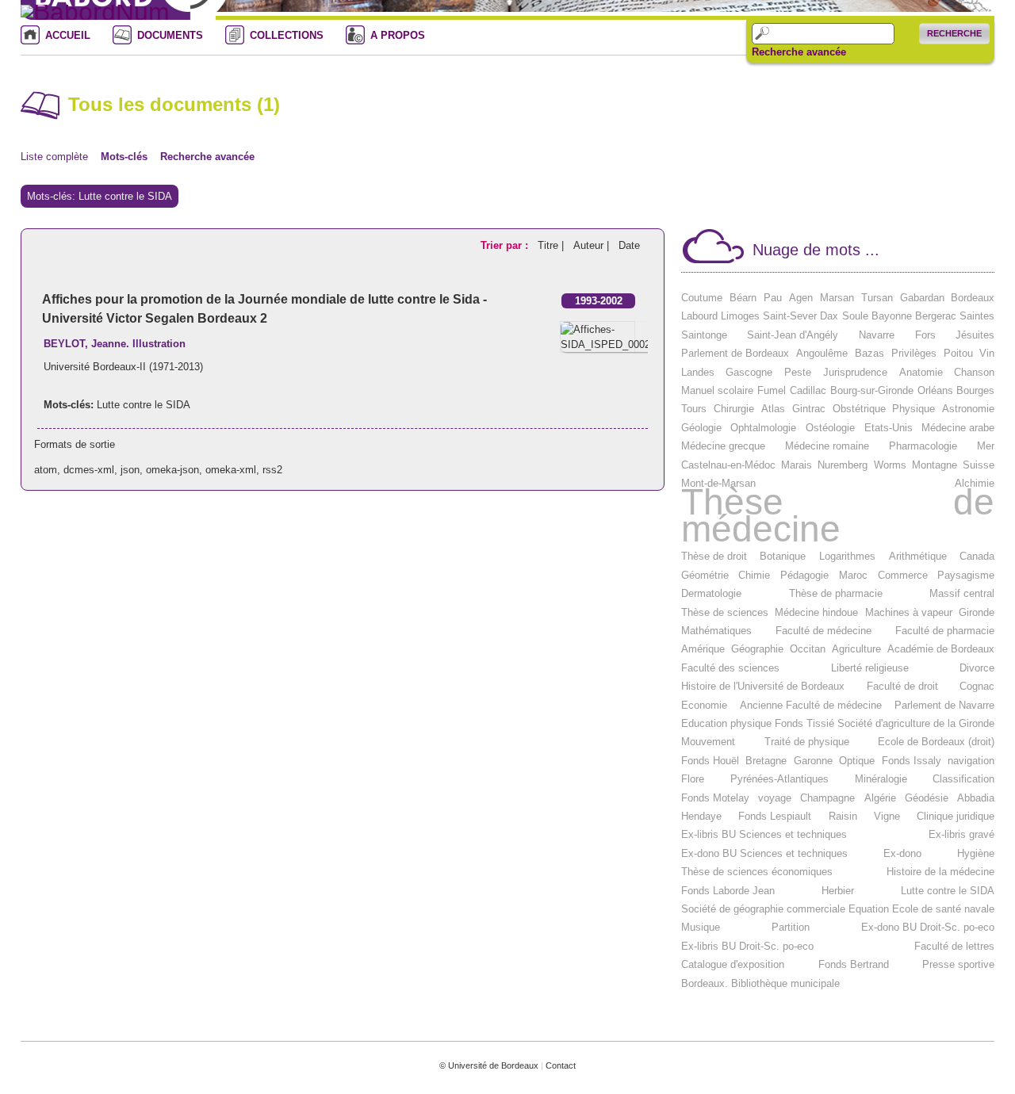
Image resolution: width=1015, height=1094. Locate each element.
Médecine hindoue (816, 612)
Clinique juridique (955, 816)
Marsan (837, 298)
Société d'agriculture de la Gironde (915, 723)
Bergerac (935, 316)
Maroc (853, 575)
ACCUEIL (67, 35)
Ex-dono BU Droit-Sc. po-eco (927, 927)
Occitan (807, 649)
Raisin (843, 816)
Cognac (976, 686)
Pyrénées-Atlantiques (779, 779)
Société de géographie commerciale (763, 909)
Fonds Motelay (715, 798)
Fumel (771, 390)
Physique (913, 409)
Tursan (877, 298)
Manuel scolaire (717, 390)
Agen (801, 298)
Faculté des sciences (730, 668)
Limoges (740, 316)
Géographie (757, 649)
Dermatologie (711, 593)
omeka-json (172, 470)
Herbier (838, 891)
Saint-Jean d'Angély (792, 335)
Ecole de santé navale (943, 909)
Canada (976, 556)
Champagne (827, 798)
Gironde (976, 612)
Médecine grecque (723, 446)
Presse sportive (958, 964)
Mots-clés (124, 157)
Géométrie (705, 575)
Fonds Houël (710, 761)
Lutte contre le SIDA (143, 405)
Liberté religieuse (870, 668)
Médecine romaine (827, 446)
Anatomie (921, 372)
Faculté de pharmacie (944, 631)
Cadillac (808, 390)
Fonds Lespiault (774, 816)
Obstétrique (859, 409)
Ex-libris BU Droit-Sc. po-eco (747, 946)
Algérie (880, 798)
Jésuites (975, 335)
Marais (796, 465)
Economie (704, 705)
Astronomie (968, 409)
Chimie (754, 575)
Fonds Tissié (804, 723)
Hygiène (975, 853)
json (130, 470)
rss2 (272, 470)
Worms (890, 465)
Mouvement (708, 742)
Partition (791, 927)
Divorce (976, 668)
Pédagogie (804, 575)
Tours (694, 409)
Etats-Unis (888, 428)
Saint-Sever (790, 316)
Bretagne (766, 761)
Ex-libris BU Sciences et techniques (764, 834)
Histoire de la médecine (940, 872)
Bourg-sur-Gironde (872, 390)
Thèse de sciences (724, 612)
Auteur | (592, 245)
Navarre (876, 335)
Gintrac (808, 409)
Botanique (783, 556)
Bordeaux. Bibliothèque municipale (760, 983)
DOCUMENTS (170, 35)
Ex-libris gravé (961, 834)
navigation (971, 761)
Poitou (958, 353)
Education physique (726, 723)
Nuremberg (843, 465)
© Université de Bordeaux (488, 1065)
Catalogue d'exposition (732, 964)
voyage (774, 798)
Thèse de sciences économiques (757, 872)
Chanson (974, 372)
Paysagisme (965, 575)
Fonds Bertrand (853, 964)
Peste (797, 372)
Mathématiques (716, 631)
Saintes (976, 316)
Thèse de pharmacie (836, 593)
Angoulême (822, 353)
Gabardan (922, 298)
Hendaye (701, 816)
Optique (857, 761)
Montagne (934, 465)
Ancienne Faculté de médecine (811, 705)
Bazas (869, 353)
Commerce (903, 575)
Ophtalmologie (763, 428)
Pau (773, 298)
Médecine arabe (957, 428)
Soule (855, 316)
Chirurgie (734, 409)
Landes (697, 372)
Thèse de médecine (838, 515)
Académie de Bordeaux (940, 649)
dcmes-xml (88, 470)
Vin (986, 353)
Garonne (813, 761)
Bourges (975, 390)
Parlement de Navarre (944, 705)
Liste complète (54, 157)
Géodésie (926, 798)
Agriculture (856, 649)
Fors (925, 335)
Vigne (887, 816)
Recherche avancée (799, 52)
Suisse (978, 465)
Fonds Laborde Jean (728, 891)
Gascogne (749, 372)
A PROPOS (397, 35)
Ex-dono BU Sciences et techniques (764, 853)
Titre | (552, 245)
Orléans (935, 390)
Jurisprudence (855, 372)
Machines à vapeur (908, 612)
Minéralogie (881, 779)
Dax (829, 316)
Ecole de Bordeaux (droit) (936, 742)
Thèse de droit (714, 556)
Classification (963, 779)
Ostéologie (830, 428)
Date (629, 245)
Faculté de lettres (954, 946)
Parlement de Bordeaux (735, 353)
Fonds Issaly (911, 761)
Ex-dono (902, 853)
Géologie (701, 428)
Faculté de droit (902, 686)
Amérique (703, 649)
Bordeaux (972, 298)
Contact (561, 1065)
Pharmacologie (923, 446)
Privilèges (913, 353)
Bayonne (891, 316)
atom (45, 470)
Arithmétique (918, 556)
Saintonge (704, 335)
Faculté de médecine (823, 631)
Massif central (961, 593)
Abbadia (975, 798)
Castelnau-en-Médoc (728, 465)
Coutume (701, 298)
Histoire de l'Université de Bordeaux (763, 686)
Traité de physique (806, 742)
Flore (692, 779)
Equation (868, 909)
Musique (700, 927)
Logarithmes (847, 556)
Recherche (954, 33)
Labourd (699, 316)
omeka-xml (230, 470)
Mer (985, 446)
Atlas (773, 409)
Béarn (743, 298)
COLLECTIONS (287, 35)
